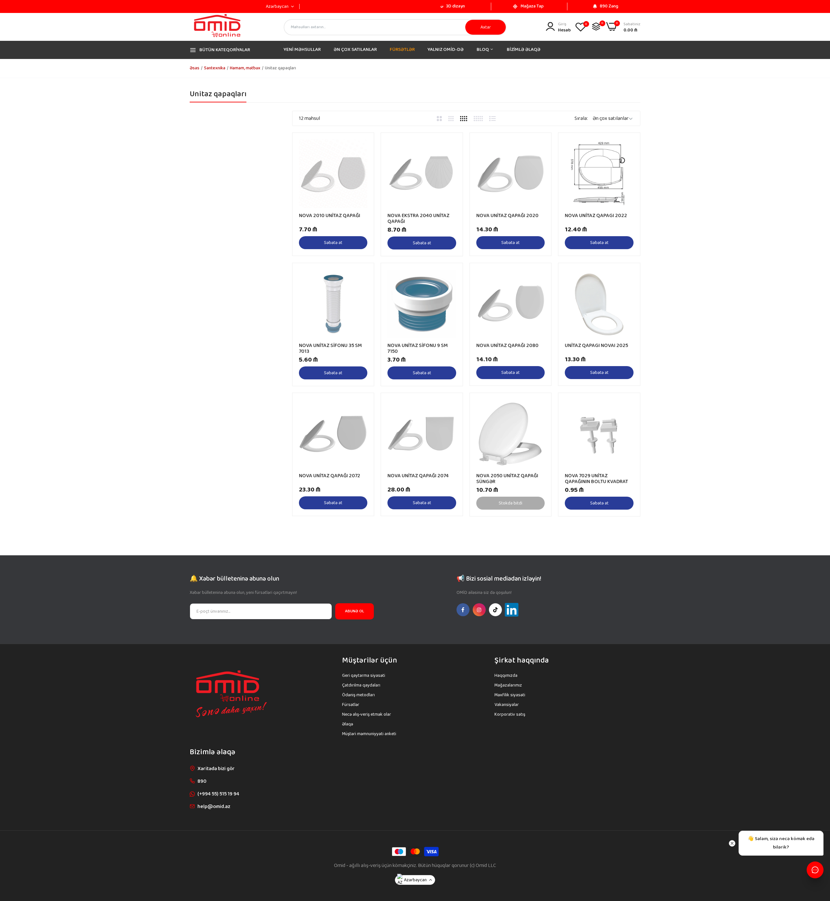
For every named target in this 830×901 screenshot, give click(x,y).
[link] (361, 145)
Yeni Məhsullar (302, 49)
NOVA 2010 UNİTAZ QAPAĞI (329, 216)
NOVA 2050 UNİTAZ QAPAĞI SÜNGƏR (507, 479)
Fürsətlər (402, 49)
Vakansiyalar (506, 704)
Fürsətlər (350, 704)
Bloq (483, 49)
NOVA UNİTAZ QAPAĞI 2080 (507, 346)
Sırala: (581, 118)
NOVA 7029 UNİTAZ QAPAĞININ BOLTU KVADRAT (596, 479)
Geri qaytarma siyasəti (363, 675)
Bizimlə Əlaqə (523, 49)
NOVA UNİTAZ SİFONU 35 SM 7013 (330, 348)
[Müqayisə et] (596, 26)
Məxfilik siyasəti (509, 695)
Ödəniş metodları (358, 695)
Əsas (194, 68)
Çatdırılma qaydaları (361, 685)
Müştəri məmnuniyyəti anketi (369, 733)
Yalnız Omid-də (446, 49)
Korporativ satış (509, 714)
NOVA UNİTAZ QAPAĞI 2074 (418, 476)
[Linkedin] (511, 609)
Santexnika (214, 68)
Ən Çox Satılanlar (355, 49)
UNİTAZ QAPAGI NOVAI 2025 (596, 346)
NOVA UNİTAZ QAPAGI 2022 (596, 216)
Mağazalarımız (508, 685)
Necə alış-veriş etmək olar (366, 714)
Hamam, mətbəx (245, 68)
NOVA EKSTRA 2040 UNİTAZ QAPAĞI (418, 219)
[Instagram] (479, 609)
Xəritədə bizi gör (216, 769)
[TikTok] (495, 609)
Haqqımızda (505, 675)
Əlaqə (347, 724)
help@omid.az (213, 807)
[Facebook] (462, 609)
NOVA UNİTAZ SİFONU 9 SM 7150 (417, 348)
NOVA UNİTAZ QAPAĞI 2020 (507, 216)
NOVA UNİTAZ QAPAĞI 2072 (329, 476)
